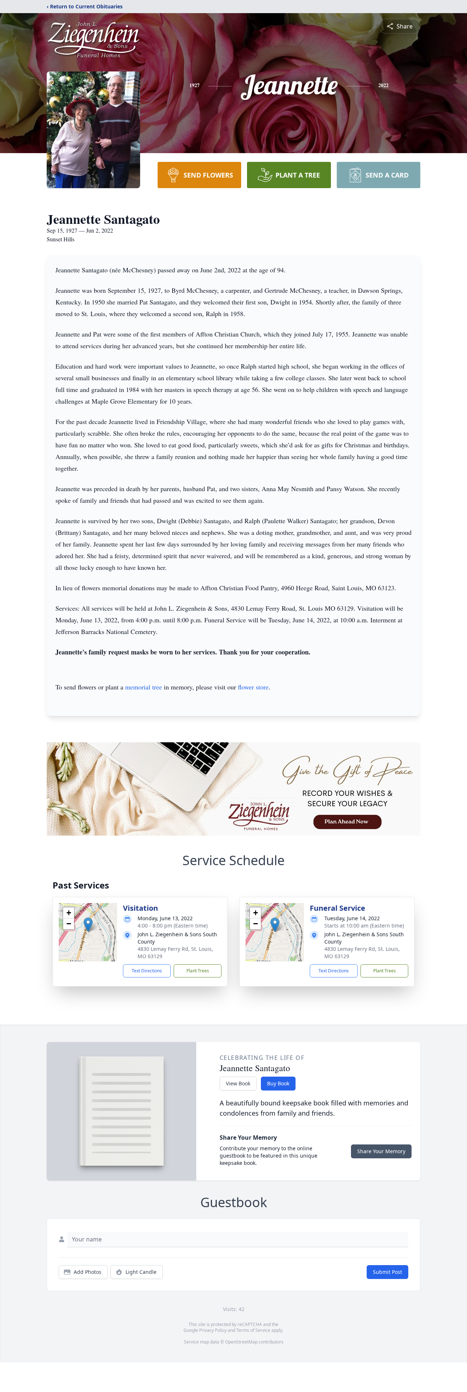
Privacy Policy (213, 1330)
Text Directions (147, 971)
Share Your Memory (381, 1151)
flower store (253, 687)
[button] (88, 924)
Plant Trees (197, 971)
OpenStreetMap (241, 1342)
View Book (238, 1083)
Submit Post (387, 1271)
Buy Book (278, 1083)
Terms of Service (253, 1330)
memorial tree (143, 687)
